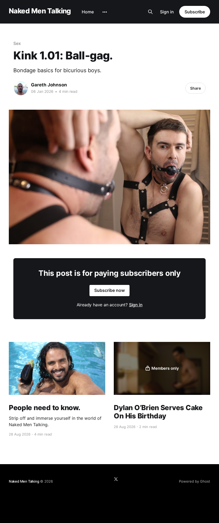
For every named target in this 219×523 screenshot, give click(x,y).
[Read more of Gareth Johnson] (20, 88)
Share (195, 88)
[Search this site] (150, 11)
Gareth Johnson (49, 84)
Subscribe (195, 11)
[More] (105, 12)
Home (88, 11)
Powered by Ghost (194, 481)
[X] (116, 479)
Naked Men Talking (40, 11)
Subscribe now (109, 290)
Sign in (167, 11)
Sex (17, 43)
